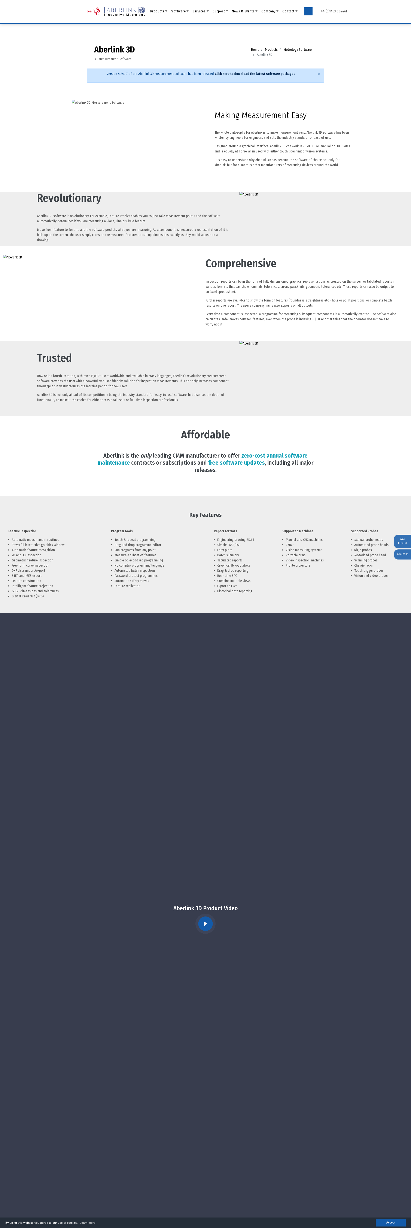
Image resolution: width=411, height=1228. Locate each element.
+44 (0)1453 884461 (333, 11)
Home (255, 50)
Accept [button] (390, 1222)
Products (271, 50)
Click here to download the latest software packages (255, 74)
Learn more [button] (87, 1222)
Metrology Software (297, 50)
